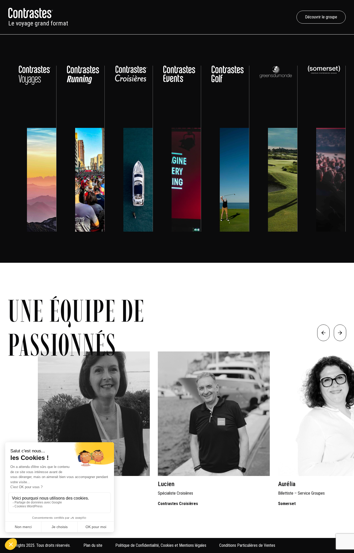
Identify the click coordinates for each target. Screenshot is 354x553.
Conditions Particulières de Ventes (247, 545)
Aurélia (286, 484)
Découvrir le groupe (321, 17)
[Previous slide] (323, 332)
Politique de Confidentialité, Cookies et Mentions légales (160, 545)
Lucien (166, 484)
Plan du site (92, 545)
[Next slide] (340, 332)
